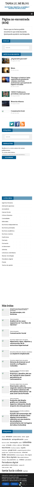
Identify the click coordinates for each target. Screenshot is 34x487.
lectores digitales (20, 455)
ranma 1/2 (21, 465)
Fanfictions (5, 237)
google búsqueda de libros (24, 450)
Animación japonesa (8, 206)
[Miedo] (5, 72)
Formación (5, 243)
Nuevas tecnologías (8, 256)
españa (23, 448)
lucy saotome (11, 460)
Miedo (13, 68)
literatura (4, 460)
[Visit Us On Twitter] (11, 125)
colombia (27, 442)
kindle (4, 455)
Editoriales (5, 221)
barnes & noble (5, 442)
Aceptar (6, 484)
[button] (31, 13)
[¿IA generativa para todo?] (5, 62)
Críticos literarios (7, 215)
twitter (25, 471)
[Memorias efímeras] (5, 105)
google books (12, 450)
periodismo (28, 460)
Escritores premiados (8, 228)
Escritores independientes (10, 225)
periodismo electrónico (10, 465)
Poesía (4, 262)
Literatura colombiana (9, 253)
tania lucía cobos (12, 470)
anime (23, 437)
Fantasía (4, 240)
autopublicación (18, 439)
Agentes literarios (7, 203)
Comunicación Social (18, 111)
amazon (9, 436)
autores (26, 439)
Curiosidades (6, 218)
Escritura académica (8, 231)
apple (27, 437)
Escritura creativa (7, 234)
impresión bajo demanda (15, 452)
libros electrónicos (23, 457)
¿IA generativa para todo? (19, 59)
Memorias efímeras (17, 101)
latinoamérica (11, 455)
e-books (9, 445)
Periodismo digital (7, 259)
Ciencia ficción (6, 212)
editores (19, 445)
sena (11, 467)
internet (25, 452)
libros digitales (12, 457)
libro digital (28, 455)
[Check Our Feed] (22, 125)
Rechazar (14, 484)
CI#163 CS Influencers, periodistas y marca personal (20, 93)
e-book (3, 445)
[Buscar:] (17, 47)
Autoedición (5, 209)
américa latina (17, 437)
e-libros (14, 445)
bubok (20, 442)
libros (4, 457)
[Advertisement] (17, 178)
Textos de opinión (7, 265)
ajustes (24, 480)
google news (5, 452)
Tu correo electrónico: (8, 152)
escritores (6, 447)
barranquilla (14, 442)
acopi (3, 437)
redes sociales (5, 467)
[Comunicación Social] (5, 115)
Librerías (4, 249)
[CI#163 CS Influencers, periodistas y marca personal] (5, 96)
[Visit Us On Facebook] (17, 125)
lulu (17, 460)
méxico (21, 459)
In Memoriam (6, 246)
